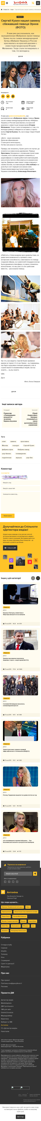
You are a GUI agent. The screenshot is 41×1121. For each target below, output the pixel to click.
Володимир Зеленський (18, 930)
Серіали (4, 948)
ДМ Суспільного (7, 1006)
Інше (12, 9)
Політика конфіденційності (11, 983)
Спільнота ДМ (11, 548)
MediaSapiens (6, 1003)
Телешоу (4, 954)
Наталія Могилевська (19, 916)
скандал (15, 445)
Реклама (4, 986)
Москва (5, 445)
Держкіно (5, 930)
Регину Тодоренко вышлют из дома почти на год (20, 795)
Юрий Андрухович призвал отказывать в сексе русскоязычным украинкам (30, 419)
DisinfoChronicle (7, 1012)
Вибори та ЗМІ (6, 1022)
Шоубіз (3, 951)
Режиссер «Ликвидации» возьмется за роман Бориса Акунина (10, 417)
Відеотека (5, 1019)
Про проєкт (5, 980)
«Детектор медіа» (11, 1045)
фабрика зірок (7, 450)
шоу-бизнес (6, 454)
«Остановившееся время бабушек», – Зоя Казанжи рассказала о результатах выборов (18, 841)
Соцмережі (5, 960)
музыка (19, 458)
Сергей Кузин (28, 445)
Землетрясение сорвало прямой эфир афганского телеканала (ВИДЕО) (16, 750)
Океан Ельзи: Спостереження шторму (25, 912)
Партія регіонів (6, 912)
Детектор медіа (7, 1000)
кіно (33, 926)
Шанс (28, 907)
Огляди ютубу (6, 945)
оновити (5, 473)
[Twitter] (8, 96)
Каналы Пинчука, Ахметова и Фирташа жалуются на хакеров (14, 613)
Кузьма (23, 921)
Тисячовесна (16, 926)
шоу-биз (29, 458)
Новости (6, 9)
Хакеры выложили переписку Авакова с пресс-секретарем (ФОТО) (16, 659)
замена (13, 441)
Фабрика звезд (23, 450)
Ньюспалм (5, 1031)
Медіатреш (5, 967)
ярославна (25, 441)
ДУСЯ (20, 56)
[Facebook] (3, 96)
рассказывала (17, 116)
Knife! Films (5, 926)
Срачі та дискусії (7, 964)
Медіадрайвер (6, 1016)
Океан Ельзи (6, 916)
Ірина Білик (32, 921)
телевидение (21, 454)
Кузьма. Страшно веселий (10, 921)
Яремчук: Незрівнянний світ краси (12, 907)
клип (4, 441)
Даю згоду (20, 1117)
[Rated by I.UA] (16, 1087)
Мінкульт (26, 926)
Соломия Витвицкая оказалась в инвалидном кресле (14, 705)
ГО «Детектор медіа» (9, 1028)
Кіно (2, 957)
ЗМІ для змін (6, 1009)
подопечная (6, 458)
